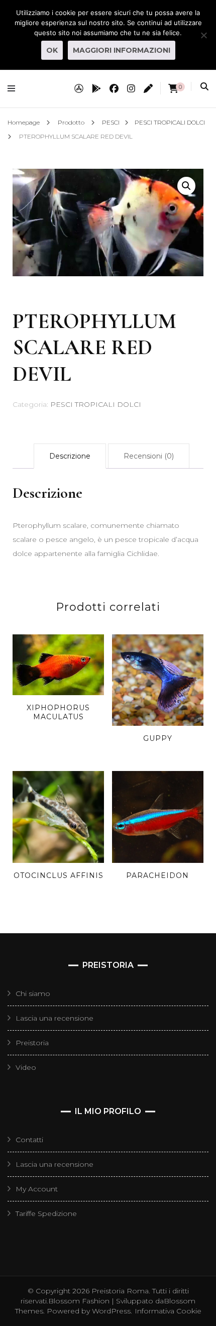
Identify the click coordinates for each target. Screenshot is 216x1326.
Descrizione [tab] (69, 456)
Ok (52, 50)
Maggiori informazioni (121, 50)
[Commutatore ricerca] (204, 86)
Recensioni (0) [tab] (149, 456)
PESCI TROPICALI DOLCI (95, 404)
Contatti (29, 1139)
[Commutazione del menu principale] (14, 88)
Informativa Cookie (168, 1310)
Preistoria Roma (120, 1290)
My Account (37, 1188)
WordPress (111, 1310)
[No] (203, 35)
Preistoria (32, 1042)
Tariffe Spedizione (46, 1213)
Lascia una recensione (54, 1018)
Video (26, 1067)
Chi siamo (33, 993)
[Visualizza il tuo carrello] (173, 88)
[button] (186, 186)
